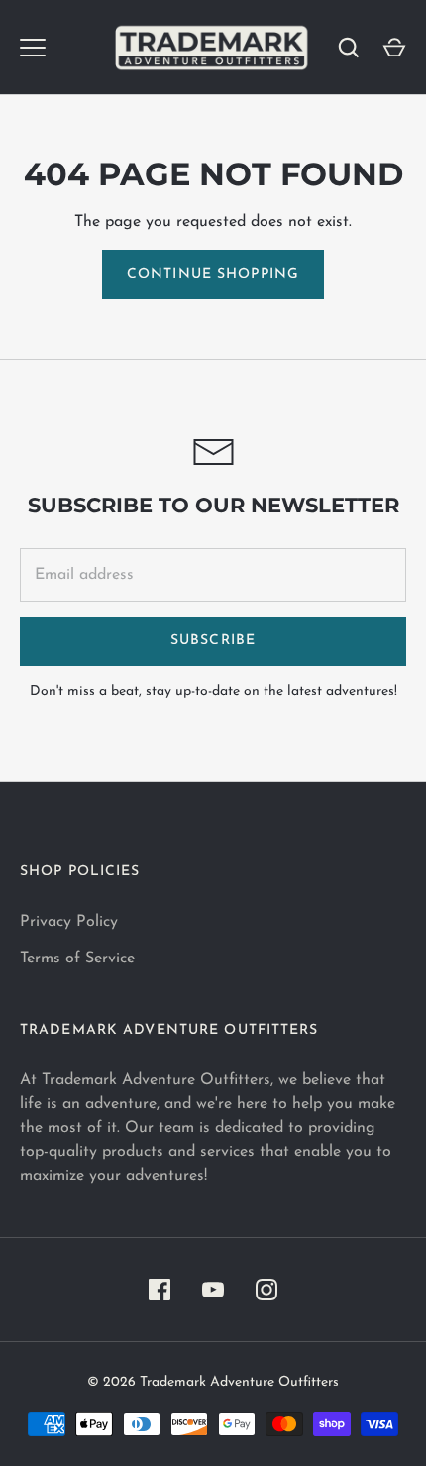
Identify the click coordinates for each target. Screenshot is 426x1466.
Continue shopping (213, 274)
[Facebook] (159, 1289)
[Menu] (32, 47)
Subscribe (213, 640)
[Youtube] (213, 1289)
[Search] (349, 47)
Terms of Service (77, 958)
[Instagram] (266, 1289)
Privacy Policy (69, 922)
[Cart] (394, 47)
